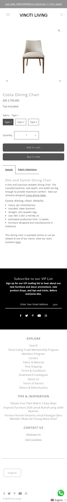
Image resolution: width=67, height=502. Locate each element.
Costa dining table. (36, 195)
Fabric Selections (27, 169)
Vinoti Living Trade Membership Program (33, 350)
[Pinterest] (33, 316)
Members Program (33, 354)
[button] (58, 500)
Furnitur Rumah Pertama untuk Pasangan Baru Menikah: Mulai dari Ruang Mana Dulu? (33, 417)
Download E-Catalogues (33, 375)
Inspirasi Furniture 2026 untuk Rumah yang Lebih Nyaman (33, 409)
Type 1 (8, 122)
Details (9, 169)
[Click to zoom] (59, 30)
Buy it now (33, 156)
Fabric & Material (33, 362)
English (12, 472)
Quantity (7, 135)
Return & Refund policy (33, 387)
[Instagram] (46, 316)
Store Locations (33, 439)
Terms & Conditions (33, 370)
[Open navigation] (8, 15)
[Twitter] (26, 316)
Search (33, 345)
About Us (33, 379)
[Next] (60, 81)
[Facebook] (20, 316)
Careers (33, 358)
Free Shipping (33, 366)
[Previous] (7, 81)
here (18, 242)
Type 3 (33, 122)
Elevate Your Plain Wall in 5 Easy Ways (33, 403)
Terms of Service (33, 383)
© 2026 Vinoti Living (12, 498)
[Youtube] (39, 316)
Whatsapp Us (33, 434)
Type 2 (20, 122)
